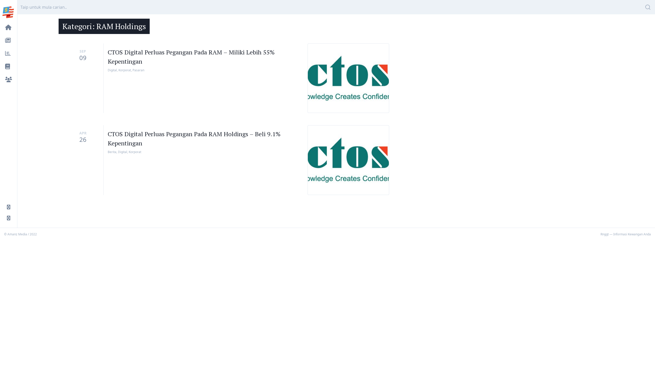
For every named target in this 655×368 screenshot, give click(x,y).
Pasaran (138, 70)
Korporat (124, 70)
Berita (112, 152)
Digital (112, 70)
